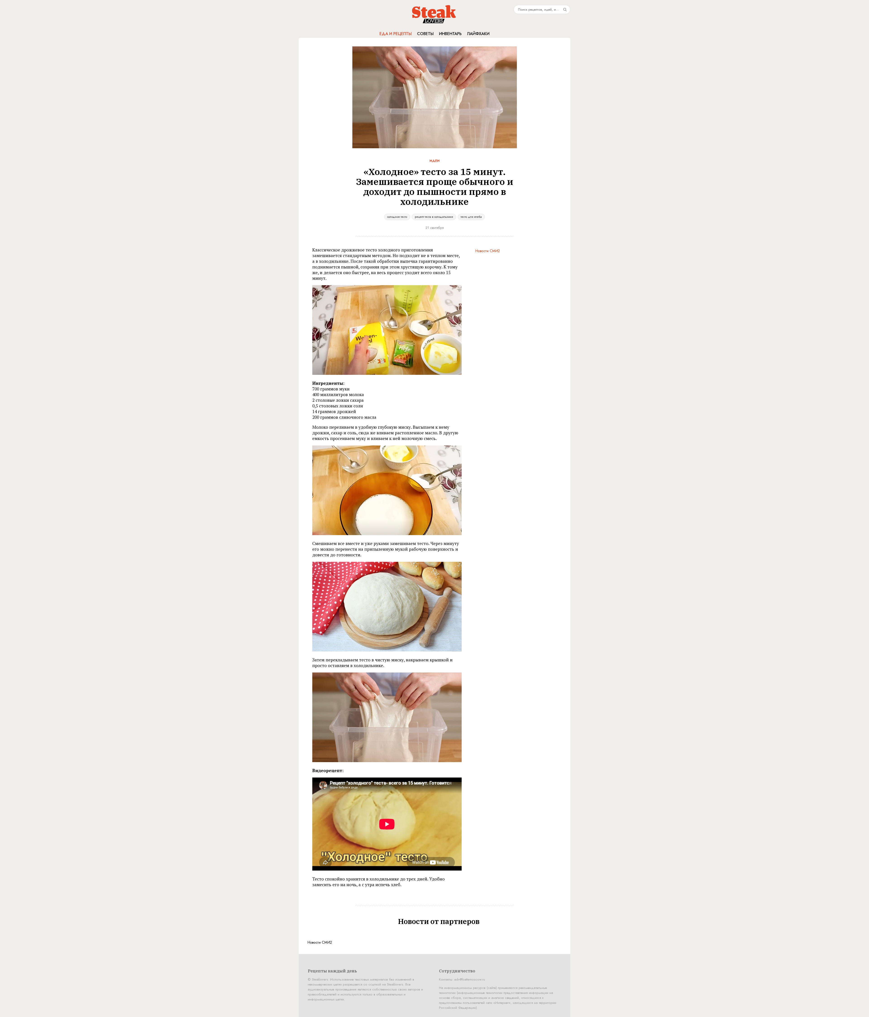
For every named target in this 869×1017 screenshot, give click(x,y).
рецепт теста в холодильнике (434, 217)
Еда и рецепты (396, 34)
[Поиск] (565, 9)
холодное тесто (397, 217)
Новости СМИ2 (487, 251)
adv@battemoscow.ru (469, 979)
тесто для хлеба (471, 217)
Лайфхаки (478, 34)
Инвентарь (450, 34)
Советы (425, 34)
